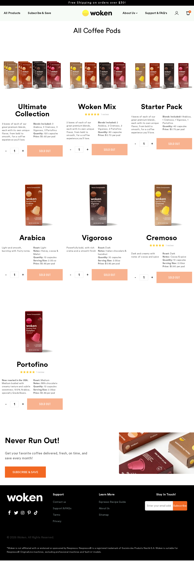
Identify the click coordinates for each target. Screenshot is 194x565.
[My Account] (177, 13)
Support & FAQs (62, 508)
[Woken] (97, 13)
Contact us (59, 502)
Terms (56, 515)
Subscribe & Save (25, 472)
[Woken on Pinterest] (29, 513)
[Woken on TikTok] (36, 513)
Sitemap (104, 515)
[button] (130, 13)
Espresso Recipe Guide (112, 502)
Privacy (57, 521)
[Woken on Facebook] (10, 513)
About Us (104, 508)
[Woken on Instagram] (23, 513)
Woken (21, 537)
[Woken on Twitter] (16, 513)
